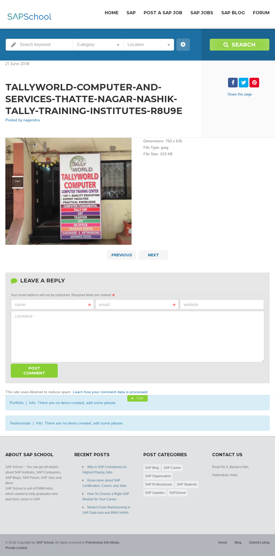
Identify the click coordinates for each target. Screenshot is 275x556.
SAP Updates (155, 493)
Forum (261, 12)
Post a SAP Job (163, 12)
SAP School (45, 542)
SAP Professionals (158, 484)
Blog (238, 542)
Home (111, 12)
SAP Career (172, 468)
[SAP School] (29, 14)
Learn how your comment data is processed (110, 392)
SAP (131, 12)
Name (20, 304)
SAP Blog (233, 12)
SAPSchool (177, 493)
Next (153, 255)
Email (104, 304)
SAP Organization (158, 476)
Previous (121, 255)
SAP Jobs (201, 12)
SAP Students (187, 484)
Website (191, 304)
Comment (25, 316)
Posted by (22, 120)
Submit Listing (259, 542)
